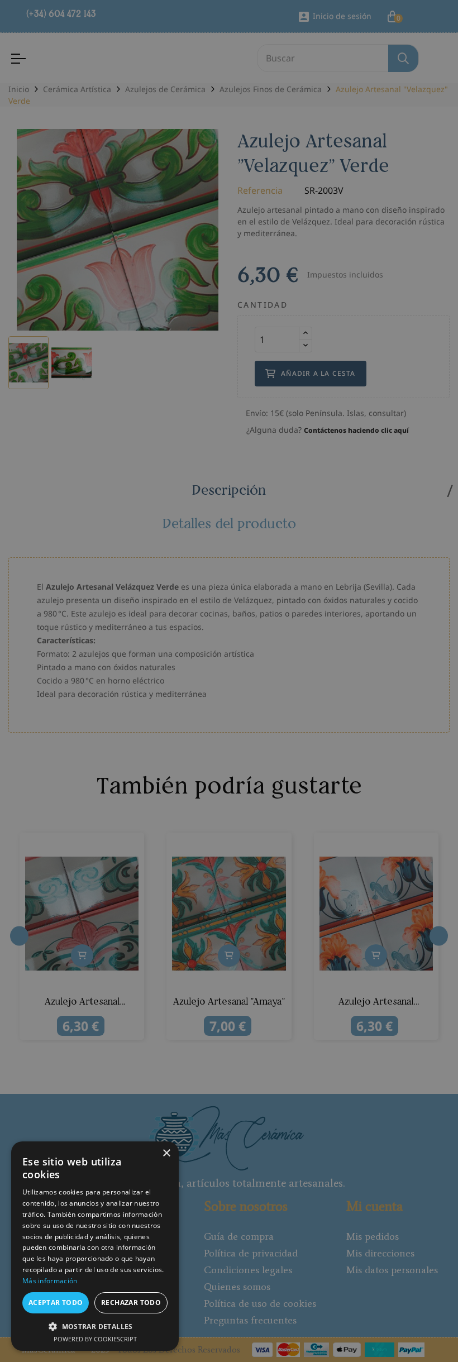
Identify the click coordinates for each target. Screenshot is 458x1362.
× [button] (166, 1153)
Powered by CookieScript (95, 1339)
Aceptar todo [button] (55, 1302)
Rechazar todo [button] (131, 1302)
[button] (95, 1326)
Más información (50, 1280)
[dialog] (229, 681)
